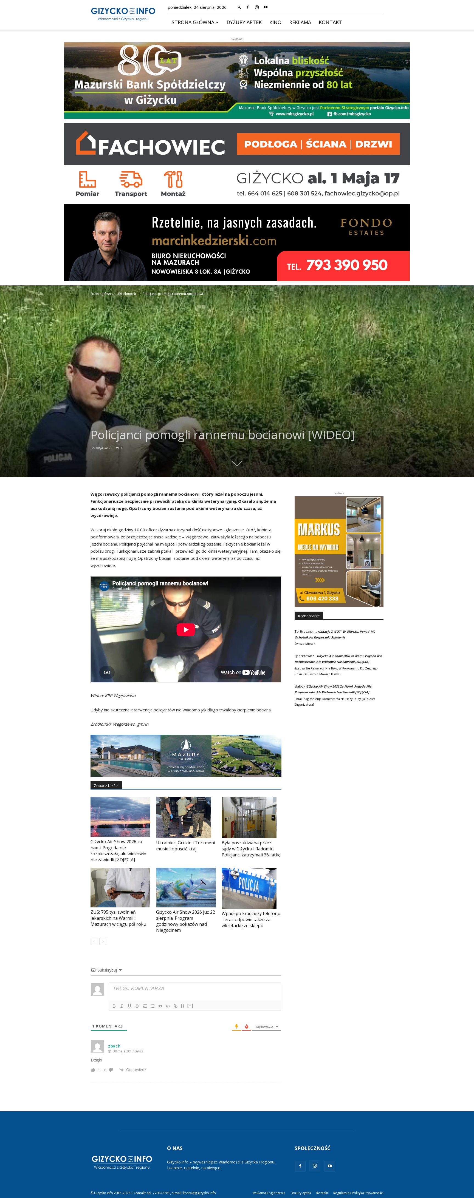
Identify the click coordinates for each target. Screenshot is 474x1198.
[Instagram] (257, 7)
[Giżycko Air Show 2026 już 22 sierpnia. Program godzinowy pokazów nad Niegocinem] (186, 887)
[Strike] (137, 1006)
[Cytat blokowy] (160, 1006)
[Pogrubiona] (114, 1006)
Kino (275, 22)
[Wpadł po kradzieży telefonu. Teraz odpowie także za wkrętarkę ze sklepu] (251, 888)
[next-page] (102, 941)
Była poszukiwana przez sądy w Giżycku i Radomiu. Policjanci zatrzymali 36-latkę (251, 849)
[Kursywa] (122, 1006)
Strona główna (193, 22)
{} (183, 1006)
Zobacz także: (106, 785)
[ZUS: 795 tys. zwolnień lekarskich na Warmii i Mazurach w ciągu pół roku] (120, 887)
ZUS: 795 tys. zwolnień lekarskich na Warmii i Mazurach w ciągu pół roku (118, 918)
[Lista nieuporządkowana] (152, 1006)
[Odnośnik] (175, 1006)
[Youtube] (266, 7)
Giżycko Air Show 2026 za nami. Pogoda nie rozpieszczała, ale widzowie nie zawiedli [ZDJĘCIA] (118, 851)
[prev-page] (94, 941)
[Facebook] (248, 7)
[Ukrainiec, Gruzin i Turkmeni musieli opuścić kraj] (186, 817)
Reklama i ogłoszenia (269, 1193)
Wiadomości (127, 293)
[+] (190, 1006)
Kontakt (330, 22)
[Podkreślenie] (129, 1006)
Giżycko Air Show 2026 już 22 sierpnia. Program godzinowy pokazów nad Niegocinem (185, 921)
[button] (239, 7)
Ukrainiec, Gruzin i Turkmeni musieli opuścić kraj (185, 846)
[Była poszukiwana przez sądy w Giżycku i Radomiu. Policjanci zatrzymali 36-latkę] (251, 817)
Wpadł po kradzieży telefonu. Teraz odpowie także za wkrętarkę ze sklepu (251, 919)
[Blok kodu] (168, 1006)
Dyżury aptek (244, 22)
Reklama (300, 22)
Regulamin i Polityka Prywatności (358, 1193)
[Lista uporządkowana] (145, 1006)
